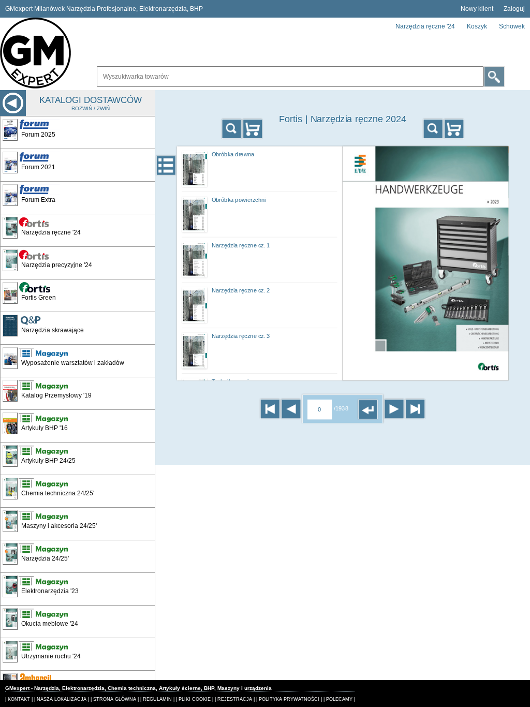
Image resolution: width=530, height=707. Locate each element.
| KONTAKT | (19, 699)
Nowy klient (477, 8)
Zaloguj (514, 8)
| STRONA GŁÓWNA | (115, 699)
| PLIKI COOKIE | (194, 699)
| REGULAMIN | (157, 699)
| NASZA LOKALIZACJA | (61, 699)
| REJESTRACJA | (235, 699)
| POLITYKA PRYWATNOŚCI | (289, 699)
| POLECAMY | (339, 699)
